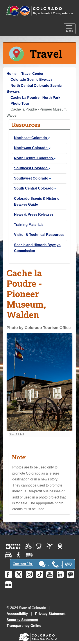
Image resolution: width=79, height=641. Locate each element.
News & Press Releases (34, 214)
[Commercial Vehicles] (29, 554)
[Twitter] (19, 574)
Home (11, 74)
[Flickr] (8, 585)
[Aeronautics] (49, 546)
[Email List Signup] (70, 574)
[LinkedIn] (60, 574)
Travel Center (32, 74)
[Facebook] (8, 574)
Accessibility (17, 614)
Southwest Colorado (31, 178)
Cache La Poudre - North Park (35, 97)
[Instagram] (29, 574)
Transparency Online (24, 626)
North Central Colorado (34, 158)
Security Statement (22, 620)
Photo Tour (20, 103)
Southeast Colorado (31, 168)
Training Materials (28, 225)
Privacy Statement (50, 614)
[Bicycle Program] (28, 546)
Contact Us (23, 563)
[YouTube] (50, 574)
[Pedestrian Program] (19, 554)
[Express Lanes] (13, 546)
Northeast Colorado (31, 138)
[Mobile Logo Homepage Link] (39, 11)
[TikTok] (39, 574)
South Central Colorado (34, 188)
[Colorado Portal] (39, 636)
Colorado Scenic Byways (31, 79)
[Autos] (8, 554)
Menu (70, 29)
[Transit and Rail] (39, 546)
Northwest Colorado (31, 148)
